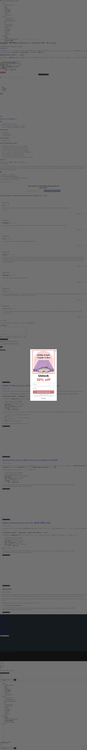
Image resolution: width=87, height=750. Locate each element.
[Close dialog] (55, 351)
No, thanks (43, 398)
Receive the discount (43, 392)
